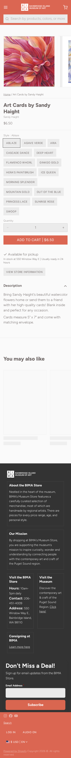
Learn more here (19, 647)
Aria (53, 142)
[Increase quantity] (63, 228)
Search (7, 722)
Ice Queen (48, 172)
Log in (10, 732)
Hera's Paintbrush (20, 172)
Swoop (11, 211)
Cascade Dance (17, 152)
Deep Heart (45, 152)
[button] (35, 240)
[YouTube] (16, 716)
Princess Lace (16, 201)
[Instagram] (5, 716)
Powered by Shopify (15, 751)
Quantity (8, 220)
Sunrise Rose (44, 201)
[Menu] (7, 7)
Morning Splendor (20, 182)
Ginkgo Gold (49, 162)
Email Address (15, 685)
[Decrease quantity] (8, 228)
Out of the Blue (49, 191)
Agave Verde (33, 142)
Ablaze (11, 142)
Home (7, 94)
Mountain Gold (17, 191)
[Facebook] (11, 716)
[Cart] (64, 7)
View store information (24, 271)
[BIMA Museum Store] (35, 7)
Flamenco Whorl (19, 162)
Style (11, 135)
